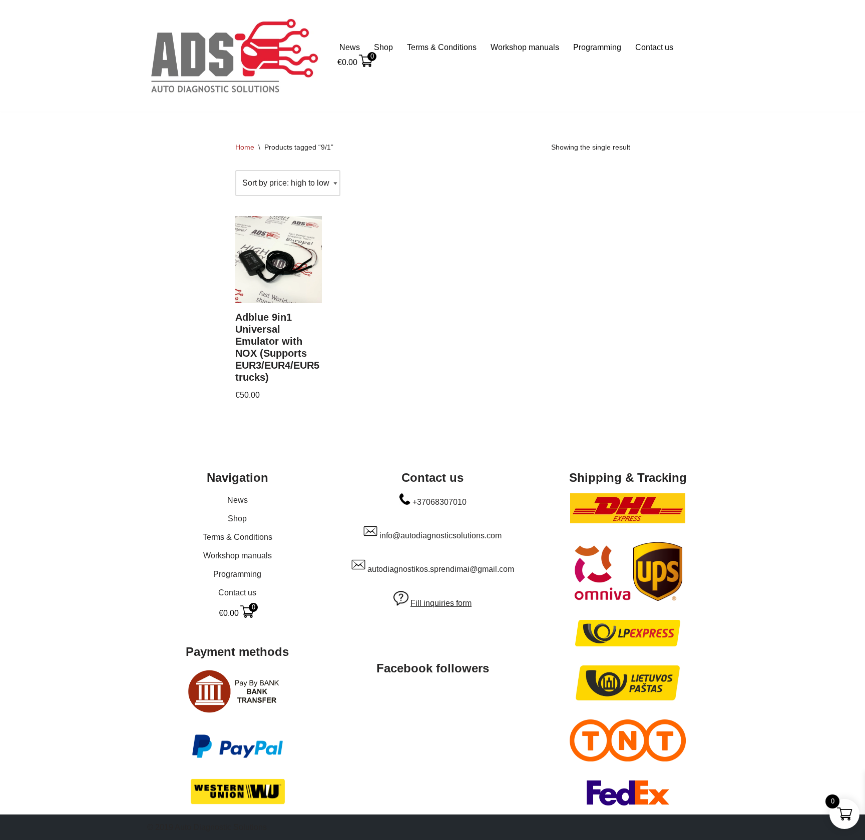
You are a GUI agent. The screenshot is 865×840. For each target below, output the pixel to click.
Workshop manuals (525, 47)
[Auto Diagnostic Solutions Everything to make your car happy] (234, 56)
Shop (383, 47)
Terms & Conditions (442, 47)
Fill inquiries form (441, 603)
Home (244, 147)
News (349, 47)
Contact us (654, 47)
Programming (597, 47)
